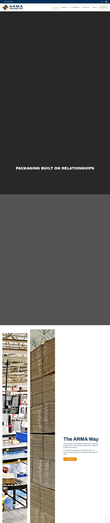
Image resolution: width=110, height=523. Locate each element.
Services (64, 7)
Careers (94, 7)
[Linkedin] (106, 1)
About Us (56, 7)
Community (85, 7)
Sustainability (75, 7)
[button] (102, 2)
